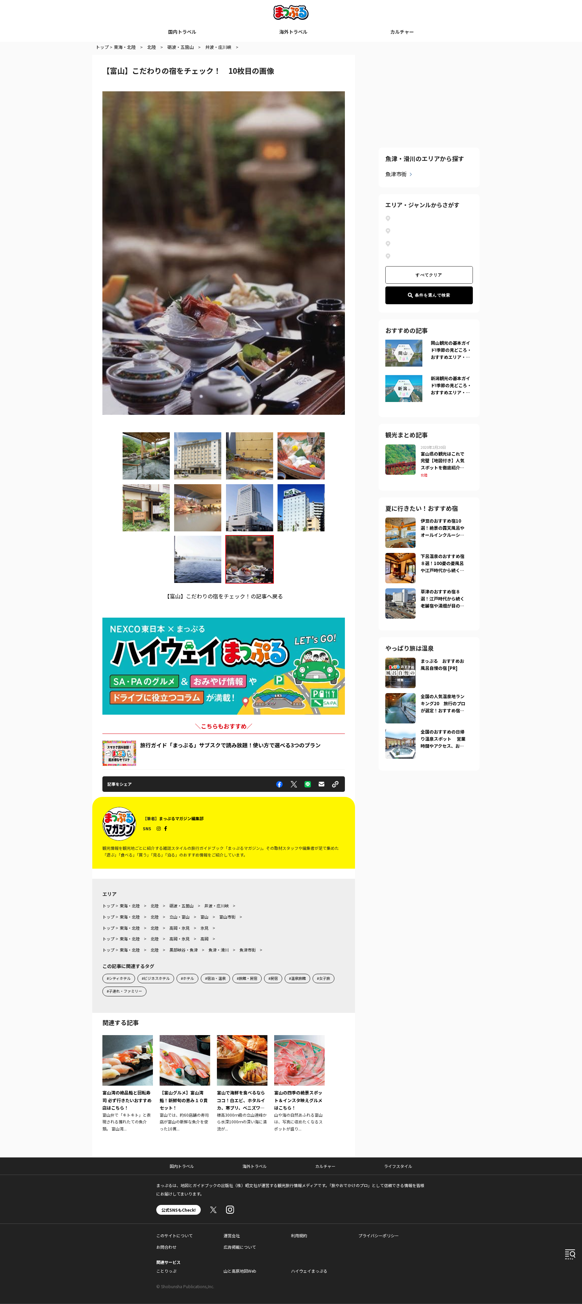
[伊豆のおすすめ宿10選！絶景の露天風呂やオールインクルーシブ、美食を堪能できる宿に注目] (400, 522)
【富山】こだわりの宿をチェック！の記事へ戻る (223, 596)
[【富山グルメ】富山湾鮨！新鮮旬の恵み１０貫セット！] (185, 1083)
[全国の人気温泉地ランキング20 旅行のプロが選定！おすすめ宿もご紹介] (400, 697)
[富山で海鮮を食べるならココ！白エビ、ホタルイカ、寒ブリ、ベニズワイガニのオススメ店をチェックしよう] (242, 1083)
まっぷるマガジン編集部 (181, 818)
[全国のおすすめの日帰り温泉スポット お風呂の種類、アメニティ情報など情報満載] (400, 732)
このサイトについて (174, 1235)
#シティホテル (119, 978)
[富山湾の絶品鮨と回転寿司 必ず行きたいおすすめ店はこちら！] (127, 1083)
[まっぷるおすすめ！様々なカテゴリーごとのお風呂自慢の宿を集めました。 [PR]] (400, 662)
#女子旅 (323, 978)
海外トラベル (293, 31)
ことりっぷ (166, 1271)
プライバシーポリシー (378, 1235)
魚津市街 (396, 174)
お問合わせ (166, 1247)
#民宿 (273, 978)
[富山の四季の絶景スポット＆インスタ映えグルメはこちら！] (299, 1083)
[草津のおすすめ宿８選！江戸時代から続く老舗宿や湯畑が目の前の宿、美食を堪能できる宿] (400, 592)
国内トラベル (182, 31)
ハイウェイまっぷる (309, 1271)
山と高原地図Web (240, 1271)
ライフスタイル (398, 1166)
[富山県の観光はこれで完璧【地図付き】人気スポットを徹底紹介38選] (400, 448)
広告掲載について (240, 1247)
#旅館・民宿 (247, 978)
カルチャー (402, 31)
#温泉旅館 (297, 978)
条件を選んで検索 (433, 295)
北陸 (424, 474)
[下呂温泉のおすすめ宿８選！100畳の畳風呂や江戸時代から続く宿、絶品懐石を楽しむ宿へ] (400, 557)
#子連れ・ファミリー (124, 991)
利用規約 (299, 1235)
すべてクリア (429, 275)
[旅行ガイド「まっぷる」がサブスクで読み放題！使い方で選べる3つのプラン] (119, 753)
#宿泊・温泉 (215, 978)
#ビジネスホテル (156, 978)
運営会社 (232, 1235)
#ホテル (187, 978)
